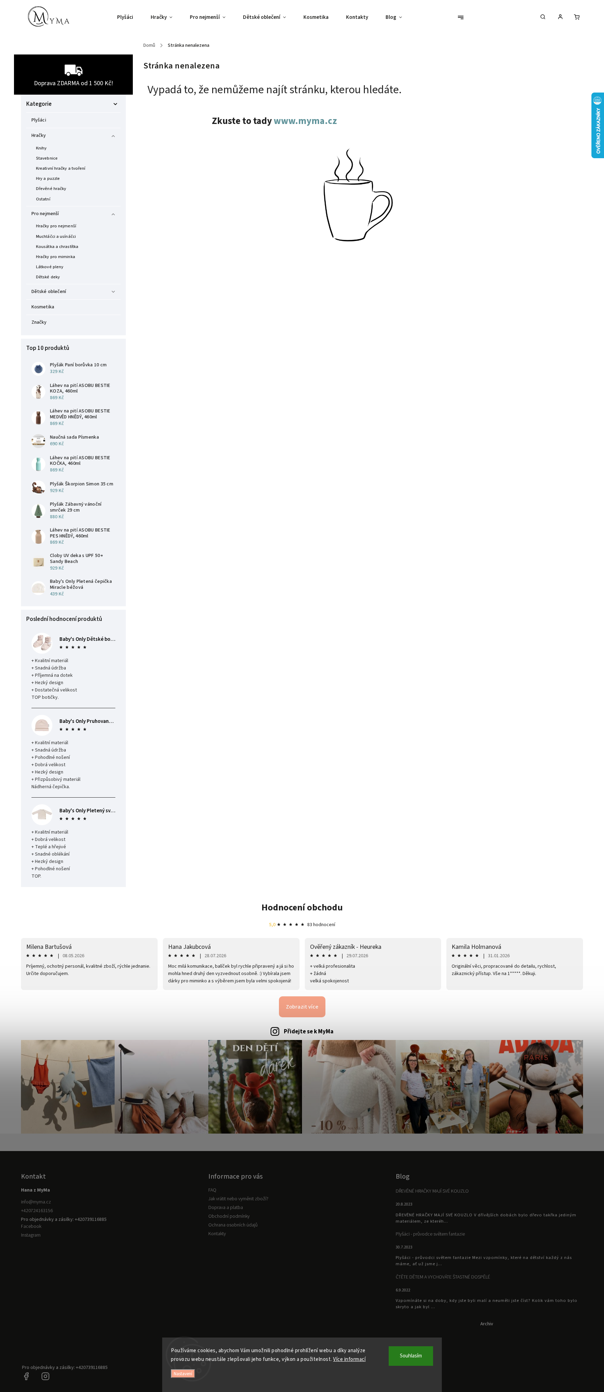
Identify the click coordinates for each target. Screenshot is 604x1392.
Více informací (349, 1359)
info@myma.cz (36, 1202)
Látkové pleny (49, 267)
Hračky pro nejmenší (56, 226)
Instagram (31, 1235)
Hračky (38, 135)
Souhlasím (411, 1356)
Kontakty (217, 1233)
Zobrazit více (302, 1007)
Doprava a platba (225, 1207)
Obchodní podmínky (229, 1216)
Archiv (486, 1323)
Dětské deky (48, 277)
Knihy (41, 148)
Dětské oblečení (48, 291)
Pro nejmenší (45, 213)
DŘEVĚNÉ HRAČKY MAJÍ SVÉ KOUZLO (432, 1191)
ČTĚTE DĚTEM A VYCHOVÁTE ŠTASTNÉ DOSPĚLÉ (443, 1277)
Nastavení (183, 1373)
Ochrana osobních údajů (233, 1225)
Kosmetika (42, 306)
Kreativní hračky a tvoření (61, 168)
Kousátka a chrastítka (57, 246)
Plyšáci (38, 120)
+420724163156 (37, 1210)
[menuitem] (129, 17)
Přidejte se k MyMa (308, 1031)
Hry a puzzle (48, 178)
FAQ (212, 1190)
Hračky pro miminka (55, 257)
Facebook (31, 1226)
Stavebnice (47, 158)
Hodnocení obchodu (302, 907)
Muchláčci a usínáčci (56, 236)
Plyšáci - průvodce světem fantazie (430, 1234)
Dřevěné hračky (51, 188)
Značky (39, 322)
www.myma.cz (305, 121)
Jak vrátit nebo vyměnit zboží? (238, 1198)
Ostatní (43, 199)
